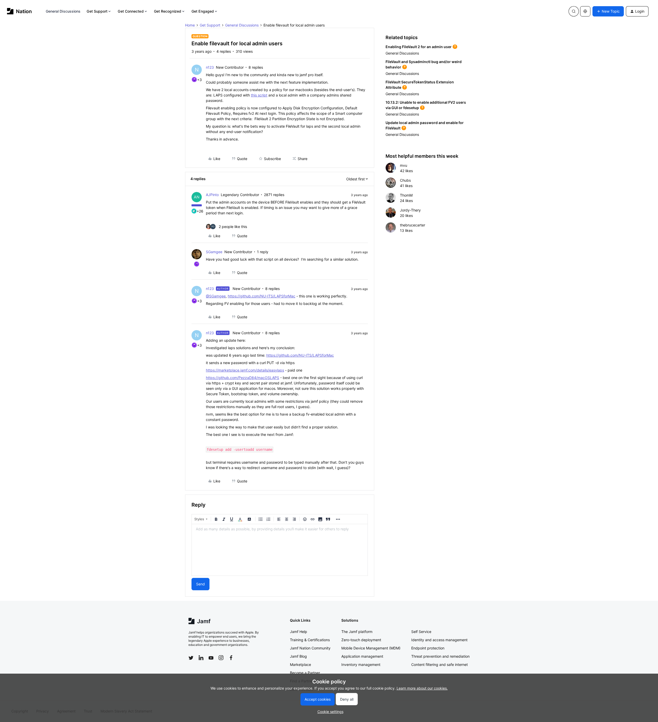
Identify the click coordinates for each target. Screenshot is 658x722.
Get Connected (130, 11)
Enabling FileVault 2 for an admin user (419, 47)
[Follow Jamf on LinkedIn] (201, 657)
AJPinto (212, 194)
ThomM (406, 195)
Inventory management (360, 664)
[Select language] (585, 11)
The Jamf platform (356, 631)
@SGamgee (216, 296)
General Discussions (63, 11)
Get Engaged (202, 11)
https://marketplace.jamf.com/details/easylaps (245, 370)
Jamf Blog (298, 656)
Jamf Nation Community (310, 648)
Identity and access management (439, 640)
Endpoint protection (427, 648)
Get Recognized (167, 11)
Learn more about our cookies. (422, 688)
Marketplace (300, 664)
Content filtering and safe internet (439, 664)
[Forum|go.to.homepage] (19, 11)
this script (259, 95)
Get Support (97, 11)
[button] (608, 11)
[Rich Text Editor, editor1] (280, 550)
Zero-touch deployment (361, 640)
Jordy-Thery (410, 210)
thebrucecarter (412, 225)
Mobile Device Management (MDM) (370, 648)
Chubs (405, 180)
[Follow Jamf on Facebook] (231, 657)
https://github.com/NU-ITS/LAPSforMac (261, 296)
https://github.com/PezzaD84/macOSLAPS (242, 377)
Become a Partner (305, 673)
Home (190, 25)
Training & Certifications (310, 640)
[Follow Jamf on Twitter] (191, 658)
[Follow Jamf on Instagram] (221, 657)
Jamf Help (298, 631)
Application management (362, 656)
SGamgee (214, 252)
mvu (403, 165)
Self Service (421, 631)
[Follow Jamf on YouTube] (211, 657)
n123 (210, 67)
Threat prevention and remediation (440, 656)
